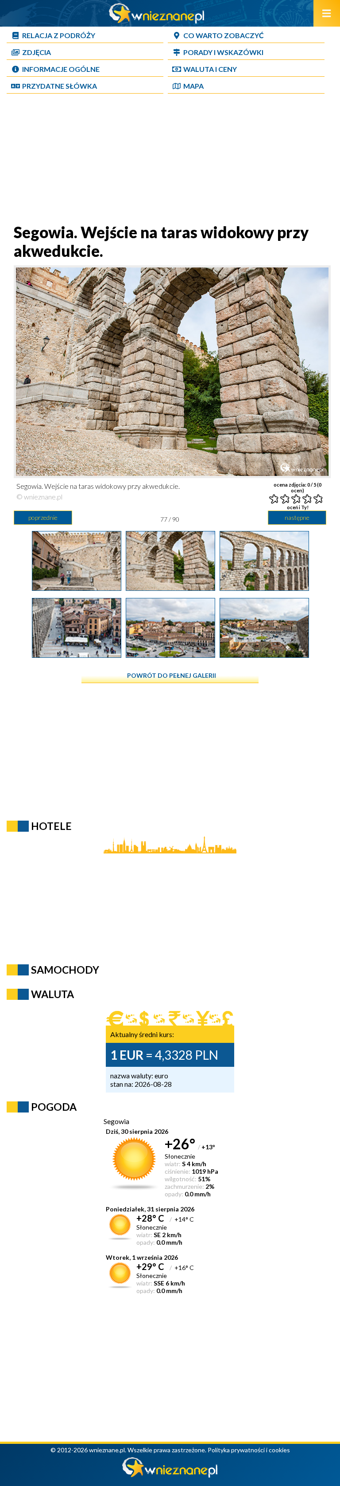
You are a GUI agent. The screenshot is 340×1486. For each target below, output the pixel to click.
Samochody (65, 969)
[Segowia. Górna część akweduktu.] (264, 588)
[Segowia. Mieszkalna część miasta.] (170, 655)
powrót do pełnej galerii (171, 675)
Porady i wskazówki (223, 52)
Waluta (52, 994)
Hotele (51, 826)
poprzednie (43, 517)
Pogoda (54, 1107)
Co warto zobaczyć (223, 35)
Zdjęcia (36, 52)
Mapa (193, 86)
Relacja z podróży (58, 35)
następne (297, 517)
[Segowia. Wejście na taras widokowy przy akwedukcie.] (76, 588)
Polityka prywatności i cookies (249, 1450)
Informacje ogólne (61, 69)
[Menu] (326, 13)
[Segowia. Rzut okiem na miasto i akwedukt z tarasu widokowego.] (264, 655)
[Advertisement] (170, 160)
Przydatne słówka (59, 86)
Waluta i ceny (210, 69)
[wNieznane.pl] (157, 20)
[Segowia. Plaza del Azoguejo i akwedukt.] (76, 655)
